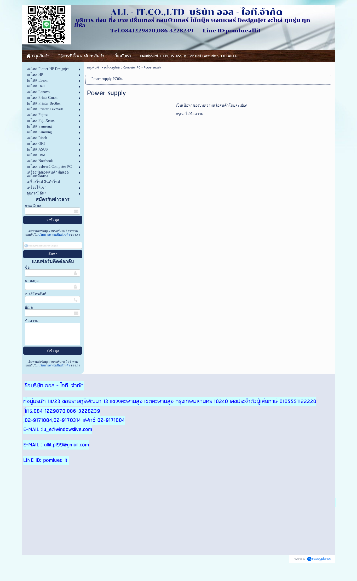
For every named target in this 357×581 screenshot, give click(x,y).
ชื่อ (27, 267)
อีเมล (29, 307)
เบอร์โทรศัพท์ (35, 294)
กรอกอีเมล (33, 206)
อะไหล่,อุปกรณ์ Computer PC (122, 67)
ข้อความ (31, 321)
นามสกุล (32, 281)
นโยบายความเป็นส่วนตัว (54, 234)
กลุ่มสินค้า (93, 67)
